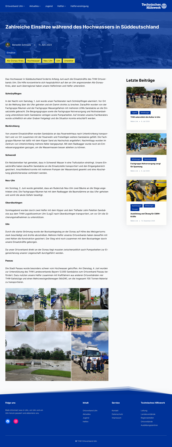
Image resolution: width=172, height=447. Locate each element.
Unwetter (69, 60)
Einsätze (11, 52)
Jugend (134, 113)
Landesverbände (148, 414)
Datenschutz (117, 414)
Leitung (144, 410)
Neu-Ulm (48, 60)
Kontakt (115, 410)
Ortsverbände (147, 421)
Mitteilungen (145, 113)
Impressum (116, 418)
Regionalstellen (147, 418)
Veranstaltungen (149, 159)
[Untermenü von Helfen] (65, 6)
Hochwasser (33, 60)
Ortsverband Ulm (90, 410)
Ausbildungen (136, 206)
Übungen (135, 209)
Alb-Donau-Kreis (15, 60)
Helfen (85, 421)
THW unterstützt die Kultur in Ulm (145, 117)
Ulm (58, 60)
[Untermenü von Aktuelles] (40, 6)
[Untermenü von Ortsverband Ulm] (24, 6)
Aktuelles (87, 414)
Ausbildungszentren (149, 425)
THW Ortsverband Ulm (87, 441)
